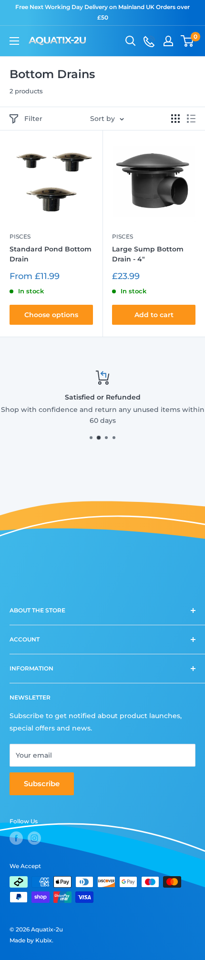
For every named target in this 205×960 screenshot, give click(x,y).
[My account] (168, 41)
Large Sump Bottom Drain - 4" (148, 254)
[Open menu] (14, 41)
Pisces (20, 236)
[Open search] (130, 41)
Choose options (51, 314)
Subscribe (42, 783)
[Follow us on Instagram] (34, 838)
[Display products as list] (191, 118)
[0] (188, 41)
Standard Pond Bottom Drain (51, 254)
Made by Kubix (31, 940)
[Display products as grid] (175, 118)
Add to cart (154, 314)
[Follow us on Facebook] (16, 838)
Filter (33, 118)
